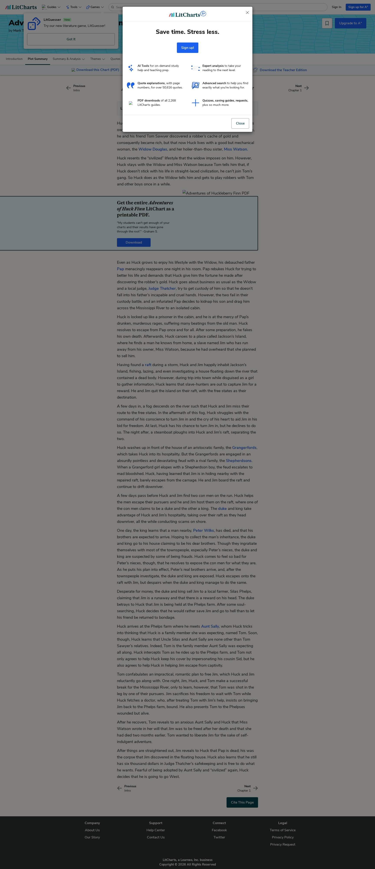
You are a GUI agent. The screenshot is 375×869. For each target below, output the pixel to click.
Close (240, 123)
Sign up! (187, 47)
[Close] (247, 12)
